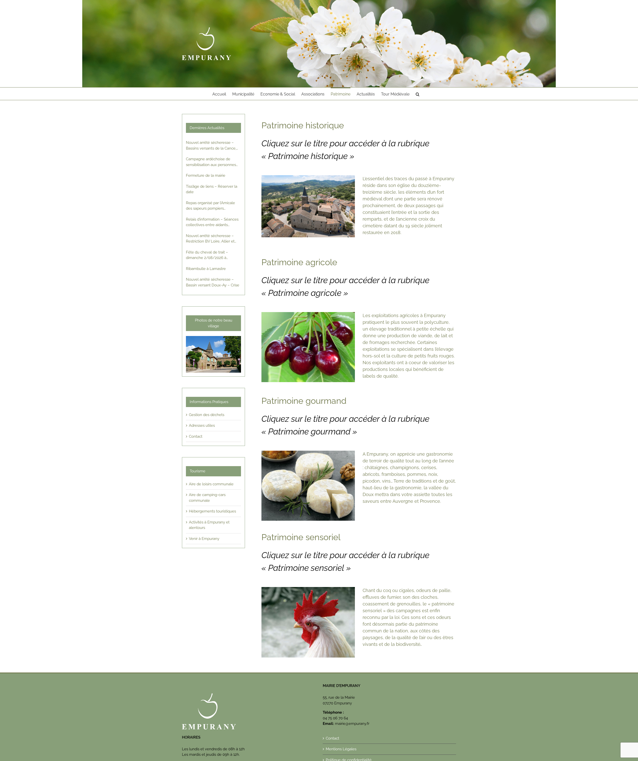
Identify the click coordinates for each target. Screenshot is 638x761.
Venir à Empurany (204, 538)
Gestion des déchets (206, 415)
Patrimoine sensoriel (300, 537)
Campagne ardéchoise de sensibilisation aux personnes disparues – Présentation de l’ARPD (211, 162)
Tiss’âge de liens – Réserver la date (211, 189)
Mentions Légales (341, 749)
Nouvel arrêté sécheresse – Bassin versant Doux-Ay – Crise (212, 282)
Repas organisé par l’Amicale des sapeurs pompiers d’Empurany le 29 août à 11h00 (212, 206)
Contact (195, 436)
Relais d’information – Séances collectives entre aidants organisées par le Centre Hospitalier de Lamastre (212, 222)
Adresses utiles (202, 425)
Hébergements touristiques (212, 511)
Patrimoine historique (302, 125)
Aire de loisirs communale (211, 484)
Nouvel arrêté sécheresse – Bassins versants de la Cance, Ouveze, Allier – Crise (211, 145)
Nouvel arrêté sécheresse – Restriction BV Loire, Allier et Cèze (210, 239)
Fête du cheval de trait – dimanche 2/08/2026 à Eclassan (207, 255)
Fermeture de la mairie (205, 175)
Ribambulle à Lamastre (206, 268)
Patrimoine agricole (299, 262)
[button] (417, 93)
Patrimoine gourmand (303, 401)
